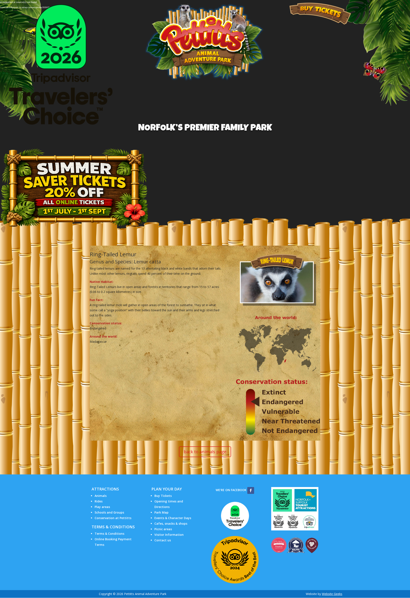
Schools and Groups (109, 512)
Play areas (102, 507)
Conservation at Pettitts (113, 518)
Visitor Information (169, 535)
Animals (101, 496)
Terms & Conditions (109, 534)
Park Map (161, 512)
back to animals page (205, 452)
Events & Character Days (172, 518)
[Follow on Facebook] (250, 490)
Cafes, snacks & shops (170, 523)
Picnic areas (163, 529)
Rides (98, 501)
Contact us (162, 540)
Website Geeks (332, 594)
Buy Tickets (163, 496)
